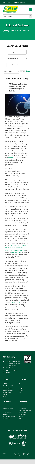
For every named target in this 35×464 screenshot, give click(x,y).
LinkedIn (7, 372)
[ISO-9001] (27, 356)
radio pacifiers (16, 252)
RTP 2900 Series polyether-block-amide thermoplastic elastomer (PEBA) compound (17, 248)
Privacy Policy (27, 454)
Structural (6, 32)
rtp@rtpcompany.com (11, 370)
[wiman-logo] (17, 442)
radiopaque (12, 158)
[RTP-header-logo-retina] (10, 7)
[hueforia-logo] (17, 435)
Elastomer (13, 30)
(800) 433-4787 (9, 367)
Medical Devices (21, 30)
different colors (16, 302)
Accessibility (17, 456)
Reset (28, 71)
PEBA (28, 30)
